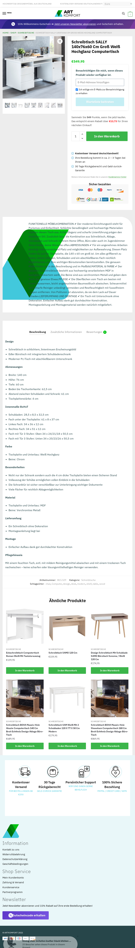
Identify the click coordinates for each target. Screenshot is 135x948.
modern (81, 583)
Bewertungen (94, 332)
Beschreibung (37, 332)
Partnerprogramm (12, 892)
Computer (57, 583)
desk (73, 583)
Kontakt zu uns (10, 849)
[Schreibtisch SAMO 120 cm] (67, 626)
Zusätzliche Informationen (66, 332)
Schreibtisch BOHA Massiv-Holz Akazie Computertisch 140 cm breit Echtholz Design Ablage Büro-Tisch (24, 729)
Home (6, 32)
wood (102, 583)
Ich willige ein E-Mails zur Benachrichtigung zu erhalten (100, 91)
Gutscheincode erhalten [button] (28, 915)
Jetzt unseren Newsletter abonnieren (75, 24)
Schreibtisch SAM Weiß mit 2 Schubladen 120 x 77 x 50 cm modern (64, 728)
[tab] (37, 329)
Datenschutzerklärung (14, 859)
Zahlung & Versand (13, 882)
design (66, 583)
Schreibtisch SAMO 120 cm (63, 652)
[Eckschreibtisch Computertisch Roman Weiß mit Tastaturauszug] (25, 626)
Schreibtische (26, 32)
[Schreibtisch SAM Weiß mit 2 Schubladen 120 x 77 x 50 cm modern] (67, 698)
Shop (13, 32)
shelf (89, 583)
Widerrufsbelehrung (13, 854)
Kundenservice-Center (117, 177)
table (95, 583)
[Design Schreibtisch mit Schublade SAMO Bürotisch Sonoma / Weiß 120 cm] (109, 626)
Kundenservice (10, 887)
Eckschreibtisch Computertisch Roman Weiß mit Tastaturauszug (23, 654)
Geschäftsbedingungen (15, 863)
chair (48, 583)
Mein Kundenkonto (13, 877)
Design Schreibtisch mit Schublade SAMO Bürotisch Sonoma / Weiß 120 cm (109, 656)
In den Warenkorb (107, 136)
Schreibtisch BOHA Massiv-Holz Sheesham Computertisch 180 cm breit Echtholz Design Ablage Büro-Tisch (109, 729)
